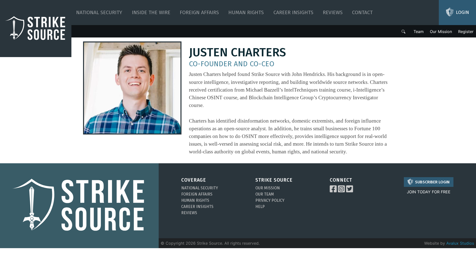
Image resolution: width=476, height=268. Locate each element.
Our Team (264, 194)
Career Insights (293, 12)
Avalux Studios (460, 243)
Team (419, 31)
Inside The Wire (151, 12)
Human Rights (246, 12)
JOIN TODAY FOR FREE (428, 191)
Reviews (333, 12)
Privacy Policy (269, 200)
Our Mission (441, 31)
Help (260, 206)
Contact (362, 12)
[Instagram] (341, 190)
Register (466, 31)
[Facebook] (333, 190)
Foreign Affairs (199, 12)
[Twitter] (349, 190)
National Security (99, 12)
